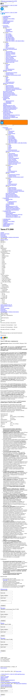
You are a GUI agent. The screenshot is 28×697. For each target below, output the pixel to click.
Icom (7, 66)
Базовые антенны (9, 73)
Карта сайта (18, 671)
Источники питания (7, 91)
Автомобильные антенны (11, 72)
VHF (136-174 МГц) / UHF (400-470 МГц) (15, 40)
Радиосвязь (5, 25)
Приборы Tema (6, 98)
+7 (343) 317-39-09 (13, 5)
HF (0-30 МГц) (9, 35)
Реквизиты (3, 678)
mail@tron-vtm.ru (21, 674)
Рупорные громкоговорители (9, 109)
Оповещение (6, 97)
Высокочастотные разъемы (9, 93)
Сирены (5, 104)
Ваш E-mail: (3, 598)
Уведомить (3, 608)
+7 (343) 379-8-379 (5, 5)
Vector (7, 44)
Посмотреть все (6, 96)
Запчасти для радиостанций (12, 60)
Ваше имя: (3, 592)
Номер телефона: (4, 595)
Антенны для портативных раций (13, 75)
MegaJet (7, 45)
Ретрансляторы (9, 31)
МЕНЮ (2, 120)
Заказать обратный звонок (6, 685)
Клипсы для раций (10, 58)
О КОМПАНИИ (6, 16)
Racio (7, 46)
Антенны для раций (7, 70)
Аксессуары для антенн (8, 83)
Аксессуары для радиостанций (10, 49)
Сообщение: (3, 600)
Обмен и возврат (4, 677)
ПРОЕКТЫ (5, 17)
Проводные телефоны (8, 112)
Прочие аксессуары (10, 62)
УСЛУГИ (5, 19)
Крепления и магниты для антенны (13, 89)
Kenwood (8, 64)
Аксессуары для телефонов (9, 116)
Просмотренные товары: (6, 305)
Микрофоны (8, 102)
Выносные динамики (10, 53)
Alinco (7, 65)
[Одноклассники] (3, 337)
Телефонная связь (7, 111)
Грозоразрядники (9, 85)
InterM (4, 99)
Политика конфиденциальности (8, 680)
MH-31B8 (5, 579)
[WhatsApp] (7, 337)
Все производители (10, 47)
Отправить (3, 605)
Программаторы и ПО (11, 59)
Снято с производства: (6, 304)
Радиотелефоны (6, 113)
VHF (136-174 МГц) (10, 39)
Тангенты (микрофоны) (11, 56)
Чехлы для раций (9, 57)
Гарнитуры (8, 55)
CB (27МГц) (8, 33)
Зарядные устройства (10, 52)
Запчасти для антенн (10, 90)
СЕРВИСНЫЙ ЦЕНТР (8, 21)
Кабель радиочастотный (8, 92)
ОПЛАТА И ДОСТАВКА (9, 18)
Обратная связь (4, 589)
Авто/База (8, 30)
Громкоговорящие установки (9, 106)
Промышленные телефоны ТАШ (10, 117)
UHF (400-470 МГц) (10, 38)
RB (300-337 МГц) (10, 37)
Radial (7, 77)
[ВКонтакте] (1, 337)
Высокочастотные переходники (10, 94)
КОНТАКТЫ (6, 23)
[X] (5, 337)
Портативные (9, 29)
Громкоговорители (10, 100)
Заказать (2, 623)
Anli (7, 78)
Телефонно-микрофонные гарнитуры (11, 114)
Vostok (7, 43)
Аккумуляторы (9, 51)
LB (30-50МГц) (9, 36)
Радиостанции (6, 26)
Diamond (8, 79)
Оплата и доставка (5, 676)
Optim (7, 67)
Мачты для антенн (10, 86)
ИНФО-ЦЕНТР (6, 22)
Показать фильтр (4, 239)
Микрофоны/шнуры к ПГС (9, 105)
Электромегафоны (7, 103)
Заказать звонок (4, 6)
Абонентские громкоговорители (10, 107)
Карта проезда (4, 667)
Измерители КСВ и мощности (12, 87)
